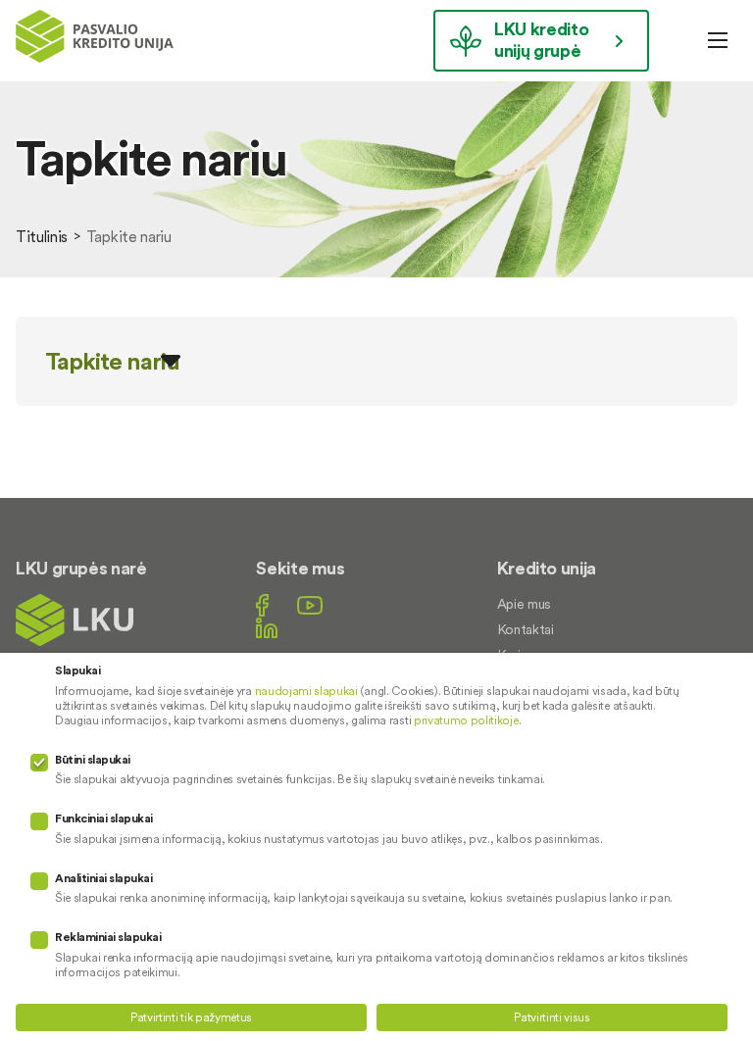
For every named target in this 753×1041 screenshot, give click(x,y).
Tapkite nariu (112, 361)
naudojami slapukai (306, 690)
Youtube (310, 605)
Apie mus (524, 604)
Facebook (262, 605)
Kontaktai (525, 629)
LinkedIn (266, 628)
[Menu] (717, 40)
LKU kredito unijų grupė (541, 40)
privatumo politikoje (466, 720)
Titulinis (42, 236)
